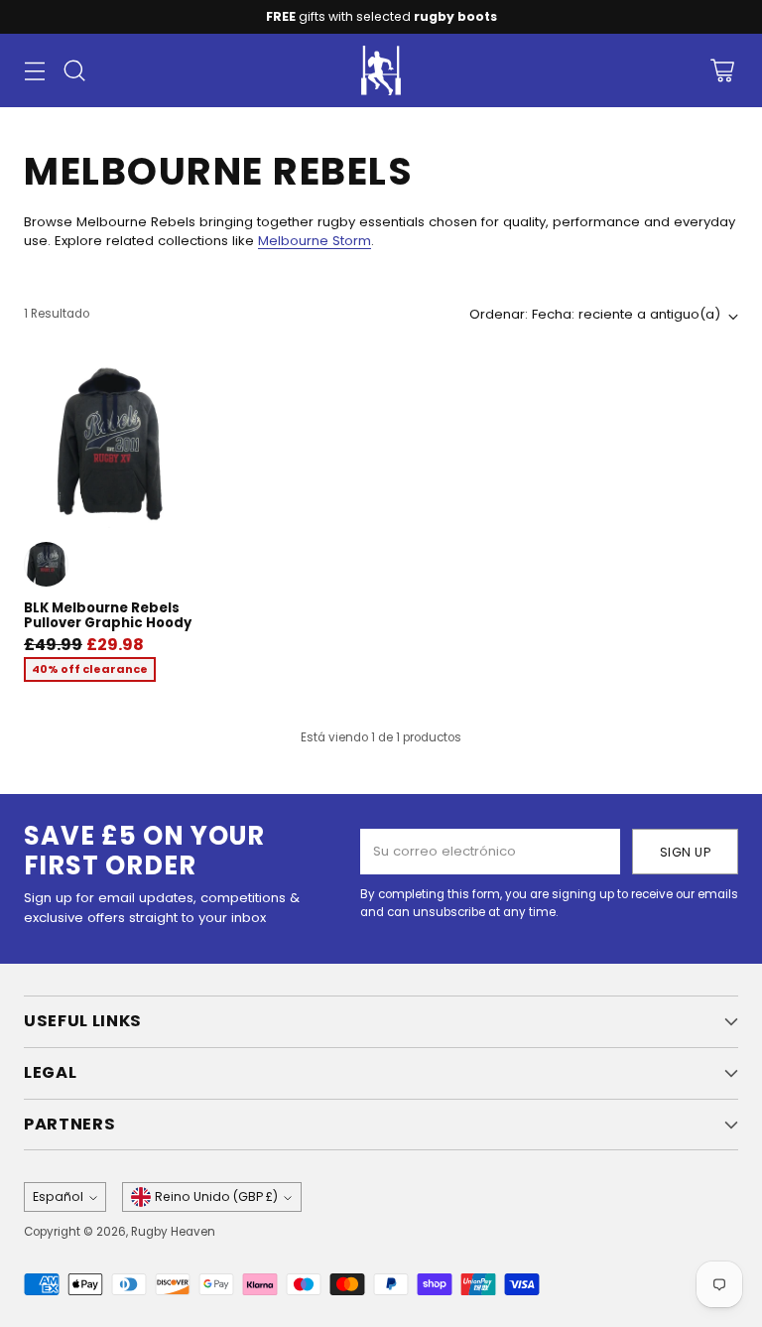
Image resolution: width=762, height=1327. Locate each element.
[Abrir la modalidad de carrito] (721, 71)
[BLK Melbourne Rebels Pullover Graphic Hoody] (108, 443)
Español (58, 1196)
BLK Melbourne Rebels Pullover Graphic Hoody (107, 615)
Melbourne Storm (314, 240)
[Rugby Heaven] (381, 70)
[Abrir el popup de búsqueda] (74, 71)
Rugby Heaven (173, 1232)
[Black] (46, 564)
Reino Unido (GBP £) (216, 1196)
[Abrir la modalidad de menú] (34, 71)
